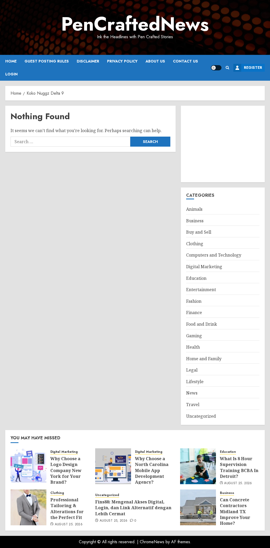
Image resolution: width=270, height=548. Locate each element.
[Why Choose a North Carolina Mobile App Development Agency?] (113, 466)
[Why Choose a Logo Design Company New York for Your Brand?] (28, 466)
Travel (192, 404)
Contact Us (185, 61)
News (191, 393)
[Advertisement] (222, 144)
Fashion (193, 301)
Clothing (194, 244)
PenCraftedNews (135, 24)
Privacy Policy (122, 61)
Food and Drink (201, 324)
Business (195, 221)
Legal (191, 370)
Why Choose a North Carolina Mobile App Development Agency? (151, 470)
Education (196, 278)
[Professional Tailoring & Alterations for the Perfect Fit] (28, 507)
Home (11, 61)
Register (253, 67)
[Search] (227, 68)
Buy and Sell (198, 232)
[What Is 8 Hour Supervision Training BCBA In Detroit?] (198, 466)
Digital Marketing (204, 267)
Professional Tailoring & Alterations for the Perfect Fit (67, 508)
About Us (155, 61)
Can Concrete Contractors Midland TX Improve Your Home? (235, 511)
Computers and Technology (213, 255)
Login (11, 74)
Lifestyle (195, 381)
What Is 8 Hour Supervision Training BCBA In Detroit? (239, 467)
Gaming (194, 336)
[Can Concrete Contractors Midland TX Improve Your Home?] (198, 507)
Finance (194, 312)
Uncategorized (201, 416)
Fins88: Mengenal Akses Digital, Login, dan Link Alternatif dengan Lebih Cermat (133, 508)
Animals (194, 209)
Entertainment (201, 289)
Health (193, 347)
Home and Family (203, 359)
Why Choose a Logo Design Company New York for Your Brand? (65, 470)
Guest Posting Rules (47, 61)
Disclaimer (88, 61)
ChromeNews (152, 542)
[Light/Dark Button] (216, 67)
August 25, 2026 (238, 483)
